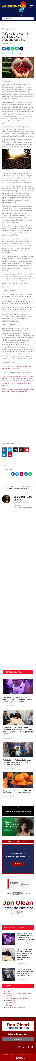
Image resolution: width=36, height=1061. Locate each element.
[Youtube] (26, 449)
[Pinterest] (10, 454)
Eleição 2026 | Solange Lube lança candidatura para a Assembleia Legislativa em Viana (17, 762)
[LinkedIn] (23, 1047)
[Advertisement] (18, 420)
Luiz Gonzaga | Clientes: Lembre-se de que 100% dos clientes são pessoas (17, 383)
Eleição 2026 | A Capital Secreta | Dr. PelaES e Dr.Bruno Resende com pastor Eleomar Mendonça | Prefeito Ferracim (18, 731)
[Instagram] (15, 449)
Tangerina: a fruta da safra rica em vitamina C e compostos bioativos (17, 791)
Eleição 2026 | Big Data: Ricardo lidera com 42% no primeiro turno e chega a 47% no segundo (17, 699)
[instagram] (27, 1047)
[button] (31, 5)
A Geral (4, 29)
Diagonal (9, 1005)
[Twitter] (10, 449)
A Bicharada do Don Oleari (15, 1007)
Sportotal (9, 996)
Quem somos (12, 15)
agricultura (12, 29)
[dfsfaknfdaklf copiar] (18, 836)
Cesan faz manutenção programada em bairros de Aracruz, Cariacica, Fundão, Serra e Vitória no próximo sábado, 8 (18, 378)
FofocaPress (10, 1000)
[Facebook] (4, 449)
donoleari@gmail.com (21, 15)
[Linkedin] (4, 454)
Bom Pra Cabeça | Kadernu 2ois (17, 998)
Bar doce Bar (10, 1003)
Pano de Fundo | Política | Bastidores (19, 993)
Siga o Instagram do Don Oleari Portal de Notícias (18, 812)
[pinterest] (32, 1047)
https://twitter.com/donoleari (11, 369)
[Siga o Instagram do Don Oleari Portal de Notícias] (18, 807)
